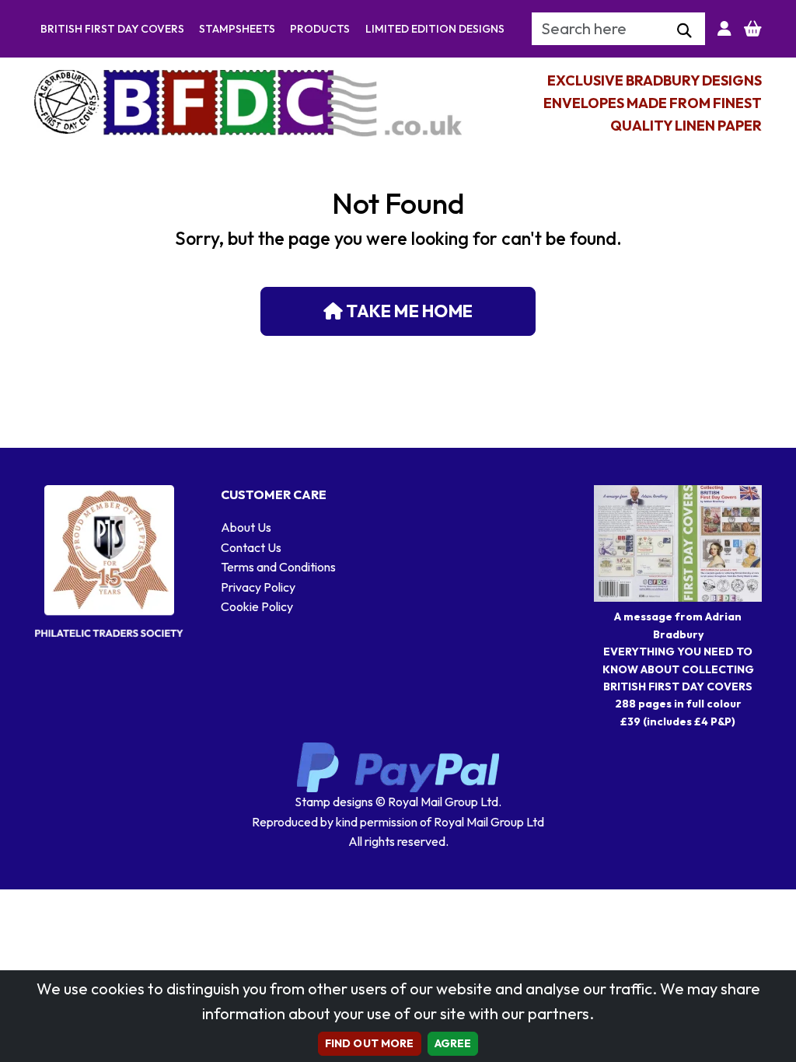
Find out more (369, 1043)
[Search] (684, 31)
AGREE (453, 1043)
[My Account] (724, 28)
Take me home (408, 311)
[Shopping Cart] (753, 28)
